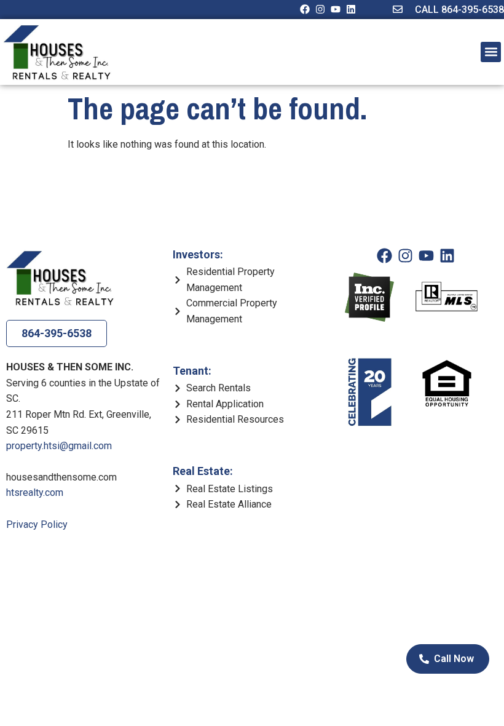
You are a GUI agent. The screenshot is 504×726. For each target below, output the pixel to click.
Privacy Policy (37, 524)
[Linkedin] (351, 9)
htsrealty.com (34, 492)
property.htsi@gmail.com (59, 446)
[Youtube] (336, 9)
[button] (491, 52)
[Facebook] (305, 9)
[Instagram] (320, 9)
